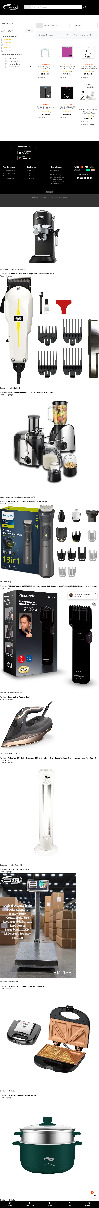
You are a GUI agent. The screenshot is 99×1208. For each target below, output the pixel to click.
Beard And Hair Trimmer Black (19, 697)
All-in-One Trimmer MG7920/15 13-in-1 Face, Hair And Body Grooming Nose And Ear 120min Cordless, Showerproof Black (52, 586)
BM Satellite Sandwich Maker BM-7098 (22, 1095)
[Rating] (2, 40)
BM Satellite (45, 74)
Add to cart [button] (41, 61)
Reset (28, 31)
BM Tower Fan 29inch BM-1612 (19, 869)
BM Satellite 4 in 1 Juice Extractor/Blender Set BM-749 (27, 501)
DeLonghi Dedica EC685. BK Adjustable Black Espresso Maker (31, 273)
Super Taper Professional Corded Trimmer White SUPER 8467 (30, 392)
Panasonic (88, 118)
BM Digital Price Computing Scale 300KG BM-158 (26, 986)
